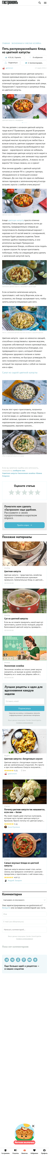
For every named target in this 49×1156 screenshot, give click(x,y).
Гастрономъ (5, 1153)
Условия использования (24, 723)
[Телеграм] (6, 960)
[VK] (12, 960)
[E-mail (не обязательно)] (24, 921)
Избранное (34, 1153)
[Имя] (24, 914)
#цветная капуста (9, 473)
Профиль (44, 1153)
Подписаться (24, 708)
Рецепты (16, 1153)
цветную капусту (16, 220)
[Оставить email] (24, 701)
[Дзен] (35, 960)
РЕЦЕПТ (7, 755)
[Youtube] (29, 960)
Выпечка (25, 1153)
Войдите (6, 907)
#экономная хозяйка (26, 473)
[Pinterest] (24, 960)
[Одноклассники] (18, 960)
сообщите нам (19, 470)
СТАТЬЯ (7, 806)
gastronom (9, 68)
